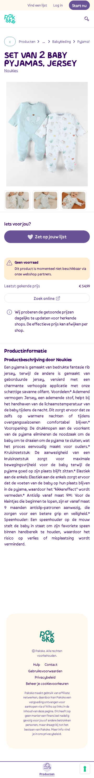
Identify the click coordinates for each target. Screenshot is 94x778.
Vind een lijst (37, 5)
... (44, 41)
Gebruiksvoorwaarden (45, 671)
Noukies (11, 70)
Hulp (36, 664)
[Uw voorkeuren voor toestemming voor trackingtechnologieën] (85, 769)
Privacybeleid (45, 677)
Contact (51, 664)
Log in (58, 5)
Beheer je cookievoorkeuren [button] (47, 683)
